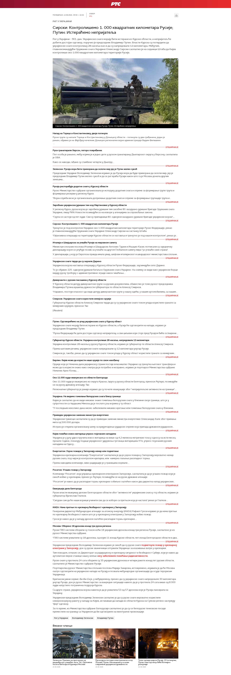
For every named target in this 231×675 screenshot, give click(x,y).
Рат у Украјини (61, 618)
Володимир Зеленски (82, 618)
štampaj (176, 15)
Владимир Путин (105, 618)
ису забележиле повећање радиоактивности (123, 555)
